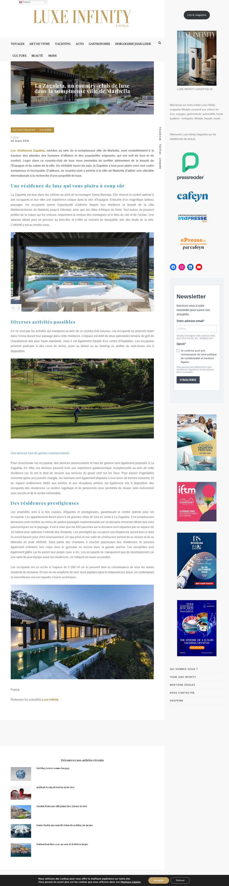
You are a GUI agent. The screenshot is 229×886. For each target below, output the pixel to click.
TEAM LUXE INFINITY (183, 676)
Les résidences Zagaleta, (28, 150)
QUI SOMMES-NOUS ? (184, 669)
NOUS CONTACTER (182, 692)
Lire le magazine (196, 14)
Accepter (159, 880)
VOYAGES (46, 129)
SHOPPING (176, 700)
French (26, 2)
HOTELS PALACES (24, 129)
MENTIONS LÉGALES (182, 684)
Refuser (180, 880)
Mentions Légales (131, 882)
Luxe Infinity (50, 699)
